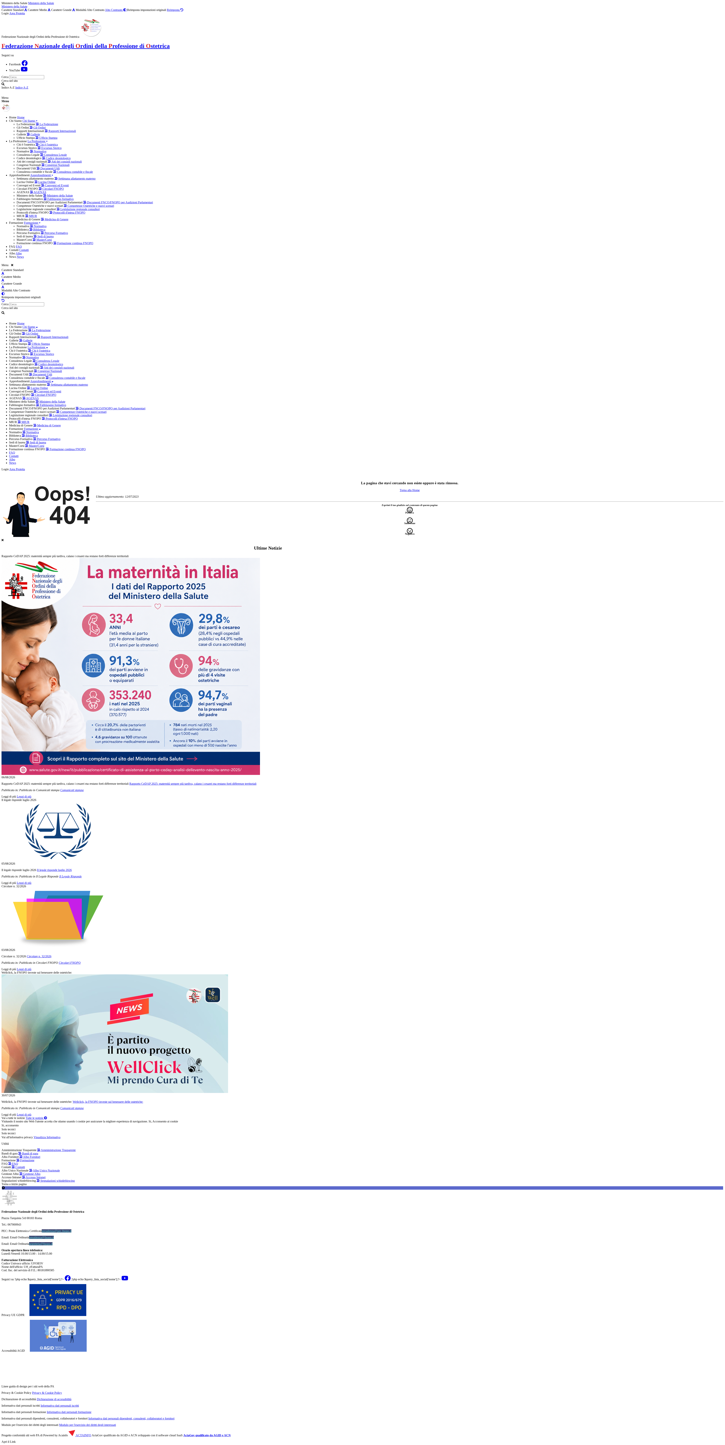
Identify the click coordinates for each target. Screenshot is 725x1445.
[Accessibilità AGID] (58, 1350)
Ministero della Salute (41, 3)
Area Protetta (17, 13)
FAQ (14, 1163)
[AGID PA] (87, 1386)
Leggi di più (9, 796)
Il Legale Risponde (70, 876)
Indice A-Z (21, 87)
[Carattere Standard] (25, 10)
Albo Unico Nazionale (46, 1170)
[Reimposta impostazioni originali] (3, 300)
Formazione (26, 1160)
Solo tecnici (8, 1133)
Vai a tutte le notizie (13, 1118)
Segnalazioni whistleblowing (57, 1180)
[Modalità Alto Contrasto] (3, 293)
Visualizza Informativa (47, 1137)
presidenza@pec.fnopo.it (56, 1231)
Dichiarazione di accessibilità (54, 1399)
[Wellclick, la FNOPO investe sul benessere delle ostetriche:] (362, 1034)
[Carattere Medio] (49, 10)
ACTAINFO (83, 1435)
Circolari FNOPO (70, 962)
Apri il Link (9, 1441)
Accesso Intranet (35, 1177)
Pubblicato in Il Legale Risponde (39, 876)
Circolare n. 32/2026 (14, 886)
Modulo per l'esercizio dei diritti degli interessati (87, 1424)
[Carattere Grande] (73, 10)
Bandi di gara (29, 1153)
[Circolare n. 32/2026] (362, 918)
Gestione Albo (31, 1173)
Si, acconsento (10, 1125)
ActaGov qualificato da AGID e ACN (207, 1435)
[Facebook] (25, 64)
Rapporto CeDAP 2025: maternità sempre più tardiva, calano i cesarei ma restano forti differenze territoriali (65, 556)
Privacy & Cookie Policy (47, 1392)
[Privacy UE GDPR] (57, 1315)
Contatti (20, 1167)
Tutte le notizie (35, 1118)
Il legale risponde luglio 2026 (19, 800)
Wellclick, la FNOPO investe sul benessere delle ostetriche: (37, 972)
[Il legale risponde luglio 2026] (362, 832)
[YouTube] (24, 70)
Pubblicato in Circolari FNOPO (38, 962)
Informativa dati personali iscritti (60, 1405)
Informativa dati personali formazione (69, 1412)
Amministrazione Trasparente (58, 1150)
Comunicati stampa (72, 790)
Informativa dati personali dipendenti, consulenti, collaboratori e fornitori (131, 1418)
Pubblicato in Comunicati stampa (39, 790)
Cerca (5, 77)
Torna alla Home (410, 490)
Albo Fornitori (31, 1156)
